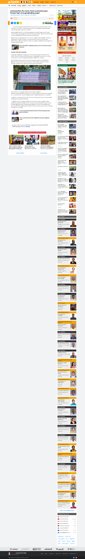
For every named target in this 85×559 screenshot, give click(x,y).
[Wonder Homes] (66, 12)
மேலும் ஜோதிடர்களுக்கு (67, 52)
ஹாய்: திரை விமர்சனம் (63, 166)
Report (51, 18)
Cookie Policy (65, 553)
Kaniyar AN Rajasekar (70, 48)
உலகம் (29, 5)
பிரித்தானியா (72, 538)
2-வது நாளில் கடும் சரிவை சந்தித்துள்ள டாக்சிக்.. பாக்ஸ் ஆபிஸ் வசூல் (63, 174)
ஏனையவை (60, 5)
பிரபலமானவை (43, 153)
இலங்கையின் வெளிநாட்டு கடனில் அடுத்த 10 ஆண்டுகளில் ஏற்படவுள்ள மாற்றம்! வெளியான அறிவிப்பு (63, 116)
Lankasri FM (53, 2)
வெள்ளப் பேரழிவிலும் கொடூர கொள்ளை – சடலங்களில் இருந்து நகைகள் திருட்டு (62, 149)
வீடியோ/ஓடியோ (65, 543)
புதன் (73, 57)
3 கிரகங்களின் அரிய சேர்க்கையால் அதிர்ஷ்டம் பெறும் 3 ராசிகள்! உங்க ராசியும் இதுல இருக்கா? (62, 161)
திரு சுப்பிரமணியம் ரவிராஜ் (63, 343)
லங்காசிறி (35, 2)
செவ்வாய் (61, 59)
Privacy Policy (73, 553)
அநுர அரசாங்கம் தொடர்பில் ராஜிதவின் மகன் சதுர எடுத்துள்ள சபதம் (34, 118)
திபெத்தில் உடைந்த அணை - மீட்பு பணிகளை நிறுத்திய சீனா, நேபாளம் (63, 179)
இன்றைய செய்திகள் (67, 55)
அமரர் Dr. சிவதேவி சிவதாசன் (64, 502)
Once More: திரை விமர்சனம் (61, 204)
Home (42, 553)
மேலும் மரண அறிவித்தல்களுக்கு (67, 510)
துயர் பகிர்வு (61, 216)
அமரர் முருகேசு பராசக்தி (63, 475)
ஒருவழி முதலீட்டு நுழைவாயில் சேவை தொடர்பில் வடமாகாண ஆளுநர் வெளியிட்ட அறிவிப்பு (30, 147)
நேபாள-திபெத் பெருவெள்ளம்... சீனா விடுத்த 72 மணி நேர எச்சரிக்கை (62, 125)
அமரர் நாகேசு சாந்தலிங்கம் (63, 390)
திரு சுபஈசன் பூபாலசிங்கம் (63, 436)
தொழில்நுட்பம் (61, 536)
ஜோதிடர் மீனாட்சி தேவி (62, 48)
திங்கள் (66, 59)
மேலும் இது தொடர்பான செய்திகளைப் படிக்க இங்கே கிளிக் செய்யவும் (32, 132)
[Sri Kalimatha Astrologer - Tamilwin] (66, 17)
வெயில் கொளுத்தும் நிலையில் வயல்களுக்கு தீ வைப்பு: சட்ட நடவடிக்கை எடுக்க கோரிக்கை (47, 147)
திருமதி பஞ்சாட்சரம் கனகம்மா (64, 427)
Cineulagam (59, 170)
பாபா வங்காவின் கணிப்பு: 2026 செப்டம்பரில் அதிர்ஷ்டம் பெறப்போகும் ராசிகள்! (63, 137)
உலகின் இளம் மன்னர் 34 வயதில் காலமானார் (63, 143)
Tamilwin (18, 557)
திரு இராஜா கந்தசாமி (62, 352)
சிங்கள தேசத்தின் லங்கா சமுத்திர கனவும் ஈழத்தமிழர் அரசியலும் (66, 81)
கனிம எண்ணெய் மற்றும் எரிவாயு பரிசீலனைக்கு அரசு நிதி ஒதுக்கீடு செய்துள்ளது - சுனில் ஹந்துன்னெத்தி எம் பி (16, 147)
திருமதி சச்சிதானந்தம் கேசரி (64, 258)
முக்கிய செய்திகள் (20, 153)
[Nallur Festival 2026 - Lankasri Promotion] (66, 28)
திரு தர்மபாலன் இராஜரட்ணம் (64, 465)
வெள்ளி (60, 57)
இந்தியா (24, 5)
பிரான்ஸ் (63, 541)
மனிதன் (42, 2)
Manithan (59, 140)
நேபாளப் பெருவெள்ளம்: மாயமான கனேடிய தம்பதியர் (63, 155)
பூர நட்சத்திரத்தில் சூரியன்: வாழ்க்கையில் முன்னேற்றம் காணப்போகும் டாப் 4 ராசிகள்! (63, 193)
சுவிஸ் (59, 541)
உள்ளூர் (19, 5)
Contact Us (51, 553)
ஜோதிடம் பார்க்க (63, 33)
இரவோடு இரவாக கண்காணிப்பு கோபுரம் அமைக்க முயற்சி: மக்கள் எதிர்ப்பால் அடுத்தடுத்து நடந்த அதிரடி (63, 110)
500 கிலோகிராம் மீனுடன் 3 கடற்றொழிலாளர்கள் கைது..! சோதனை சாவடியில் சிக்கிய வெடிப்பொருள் (63, 91)
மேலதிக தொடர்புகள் (64, 514)
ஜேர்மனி (68, 541)
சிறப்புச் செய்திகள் (63, 87)
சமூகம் (16, 19)
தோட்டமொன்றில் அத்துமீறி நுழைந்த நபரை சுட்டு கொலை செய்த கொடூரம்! (35, 46)
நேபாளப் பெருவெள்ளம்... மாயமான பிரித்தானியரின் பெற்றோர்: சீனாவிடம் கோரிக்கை (62, 131)
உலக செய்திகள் (61, 538)
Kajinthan (16, 17)
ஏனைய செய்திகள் (63, 121)
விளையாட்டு (52, 5)
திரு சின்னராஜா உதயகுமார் (63, 286)
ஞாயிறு (73, 59)
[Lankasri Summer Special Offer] (66, 23)
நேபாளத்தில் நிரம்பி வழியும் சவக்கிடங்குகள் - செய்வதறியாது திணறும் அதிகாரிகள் (63, 98)
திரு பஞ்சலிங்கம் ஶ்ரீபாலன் (63, 456)
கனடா (67, 538)
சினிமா (47, 2)
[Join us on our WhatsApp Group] (47, 23)
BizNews (45, 5)
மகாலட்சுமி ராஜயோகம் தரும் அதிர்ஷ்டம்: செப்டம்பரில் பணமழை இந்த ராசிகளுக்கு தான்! (63, 199)
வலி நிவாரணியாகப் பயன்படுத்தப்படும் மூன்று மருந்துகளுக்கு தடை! (63, 103)
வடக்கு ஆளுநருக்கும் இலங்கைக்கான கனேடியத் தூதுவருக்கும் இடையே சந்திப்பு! (34, 111)
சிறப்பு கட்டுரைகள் (63, 65)
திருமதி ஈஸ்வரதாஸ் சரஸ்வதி (64, 333)
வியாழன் (67, 57)
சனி (67, 62)
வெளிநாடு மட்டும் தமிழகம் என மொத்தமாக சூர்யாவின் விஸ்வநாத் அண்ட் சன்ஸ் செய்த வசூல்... (63, 211)
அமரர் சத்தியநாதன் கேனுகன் (64, 484)
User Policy (58, 553)
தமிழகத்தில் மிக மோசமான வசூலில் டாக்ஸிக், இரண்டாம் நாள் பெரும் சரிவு (63, 186)
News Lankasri (60, 134)
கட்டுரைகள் (72, 543)
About (46, 553)
